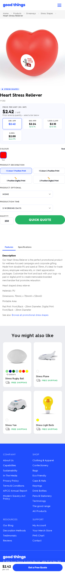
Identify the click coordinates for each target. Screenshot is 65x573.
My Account (39, 525)
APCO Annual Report (15, 490)
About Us (8, 460)
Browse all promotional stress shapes (30, 315)
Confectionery (40, 465)
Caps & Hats (39, 480)
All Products (39, 511)
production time (9, 202)
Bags (35, 470)
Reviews (7, 540)
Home (5, 13)
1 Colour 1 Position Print (16, 171)
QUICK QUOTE (40, 220)
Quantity (4, 216)
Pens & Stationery (42, 495)
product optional (10, 188)
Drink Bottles (39, 490)
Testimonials (9, 535)
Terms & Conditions (13, 485)
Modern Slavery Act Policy (14, 497)
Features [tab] (9, 247)
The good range (41, 506)
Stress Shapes (47, 13)
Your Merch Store (42, 530)
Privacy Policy (11, 480)
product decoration (12, 165)
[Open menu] (59, 5)
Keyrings (37, 485)
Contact (36, 540)
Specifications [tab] (24, 247)
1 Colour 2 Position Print (49, 171)
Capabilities (9, 465)
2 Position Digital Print (49, 179)
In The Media (10, 475)
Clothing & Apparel (43, 460)
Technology (39, 500)
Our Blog (8, 525)
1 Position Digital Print (16, 179)
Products (17, 13)
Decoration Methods (14, 530)
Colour (32, 149)
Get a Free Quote (37, 567)
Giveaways (31, 13)
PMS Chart (38, 535)
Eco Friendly (39, 475)
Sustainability (10, 470)
